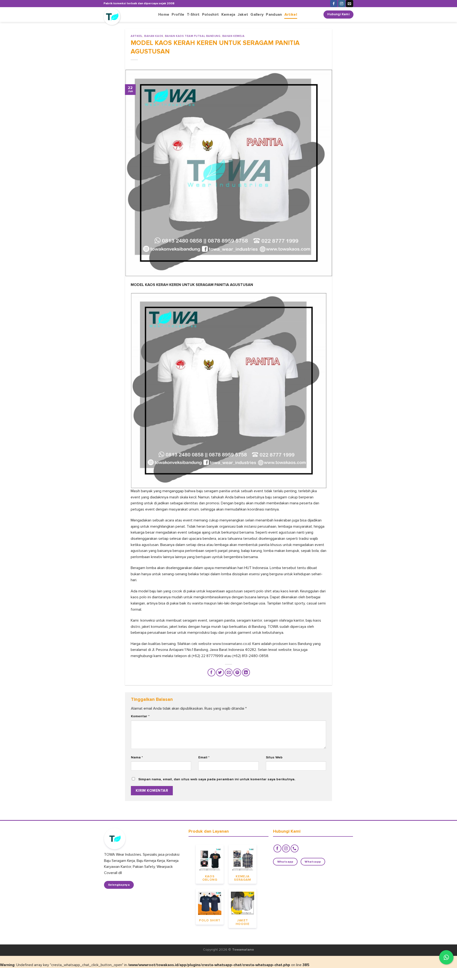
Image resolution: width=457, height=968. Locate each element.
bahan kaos (153, 36)
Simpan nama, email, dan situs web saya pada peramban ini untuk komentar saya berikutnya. (216, 779)
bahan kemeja (233, 36)
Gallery (256, 14)
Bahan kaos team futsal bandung (193, 36)
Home (163, 14)
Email (203, 757)
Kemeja (228, 14)
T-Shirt (193, 14)
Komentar (140, 716)
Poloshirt (210, 14)
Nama (137, 757)
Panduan (274, 14)
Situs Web (274, 757)
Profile (178, 14)
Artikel (290, 14)
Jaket (243, 14)
